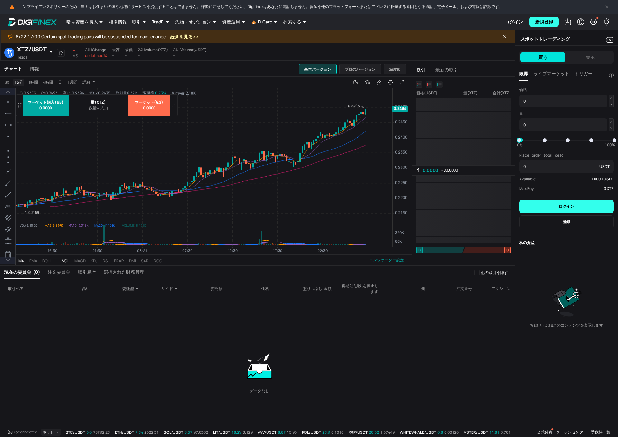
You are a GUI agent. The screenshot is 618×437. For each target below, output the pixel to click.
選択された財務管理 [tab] (124, 272)
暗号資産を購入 (82, 22)
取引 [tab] (420, 70)
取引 (136, 22)
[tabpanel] (206, 171)
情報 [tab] (34, 69)
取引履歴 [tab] (87, 272)
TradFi (158, 22)
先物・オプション (193, 22)
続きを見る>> (184, 36)
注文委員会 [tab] (59, 272)
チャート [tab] (13, 69)
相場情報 (118, 22)
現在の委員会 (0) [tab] (22, 272)
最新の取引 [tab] (446, 70)
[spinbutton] (98, 108)
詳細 (86, 82)
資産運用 (231, 22)
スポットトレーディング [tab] (545, 39)
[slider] (519, 140)
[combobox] (133, 289)
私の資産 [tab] (527, 242)
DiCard (265, 22)
